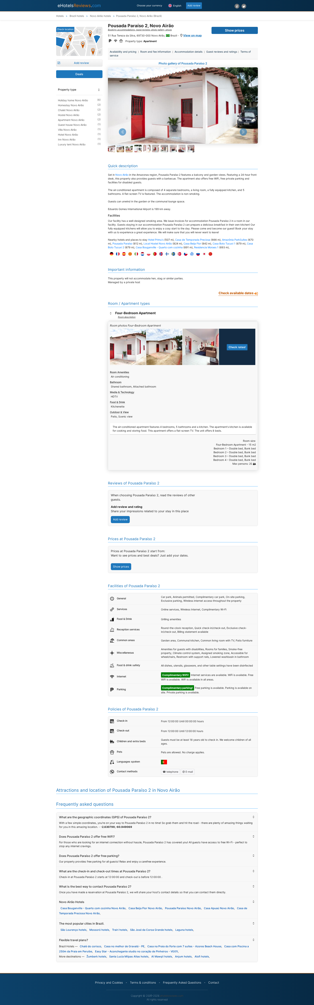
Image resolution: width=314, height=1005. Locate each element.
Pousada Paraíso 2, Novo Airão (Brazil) (139, 15)
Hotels (60, 15)
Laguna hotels (184, 929)
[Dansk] (178, 254)
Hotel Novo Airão (68, 134)
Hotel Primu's (156, 239)
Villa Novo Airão (67, 129)
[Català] (129, 254)
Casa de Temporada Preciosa (192, 239)
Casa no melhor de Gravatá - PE (124, 946)
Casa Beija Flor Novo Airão (145, 908)
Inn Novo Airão (66, 139)
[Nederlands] (141, 254)
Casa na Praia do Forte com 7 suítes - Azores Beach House (184, 946)
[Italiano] (135, 254)
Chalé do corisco (90, 946)
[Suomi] (166, 254)
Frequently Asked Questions (182, 982)
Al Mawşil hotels (161, 956)
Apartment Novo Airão (71, 119)
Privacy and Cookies (109, 982)
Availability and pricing (123, 51)
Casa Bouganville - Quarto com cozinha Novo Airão (93, 908)
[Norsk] (160, 254)
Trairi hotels (119, 929)
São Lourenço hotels (73, 929)
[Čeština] (185, 254)
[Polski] (147, 254)
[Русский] (197, 254)
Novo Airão (121, 174)
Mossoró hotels (99, 929)
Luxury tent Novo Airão (71, 144)
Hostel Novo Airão (68, 115)
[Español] (123, 254)
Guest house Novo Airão (72, 124)
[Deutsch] (110, 254)
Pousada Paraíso (122, 243)
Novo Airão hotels (100, 15)
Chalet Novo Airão (68, 110)
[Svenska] (172, 254)
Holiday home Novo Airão (73, 100)
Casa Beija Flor (192, 243)
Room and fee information (155, 51)
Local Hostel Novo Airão (158, 243)
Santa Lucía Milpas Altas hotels (128, 956)
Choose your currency (149, 5)
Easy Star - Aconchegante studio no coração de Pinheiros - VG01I (136, 951)
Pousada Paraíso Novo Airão (183, 908)
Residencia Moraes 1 (206, 247)
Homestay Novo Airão (71, 105)
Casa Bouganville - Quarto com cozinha (159, 247)
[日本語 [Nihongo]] (203, 254)
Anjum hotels (183, 956)
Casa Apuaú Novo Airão (219, 908)
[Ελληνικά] (191, 254)
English (176, 5)
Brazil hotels (76, 15)
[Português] (154, 254)
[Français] (117, 254)
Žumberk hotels (96, 956)
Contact (213, 982)
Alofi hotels (202, 956)
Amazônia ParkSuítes (234, 239)
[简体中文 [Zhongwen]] (209, 254)
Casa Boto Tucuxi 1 (224, 243)
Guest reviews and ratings (221, 51)
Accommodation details (188, 51)
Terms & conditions (143, 982)
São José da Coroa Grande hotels (151, 929)
